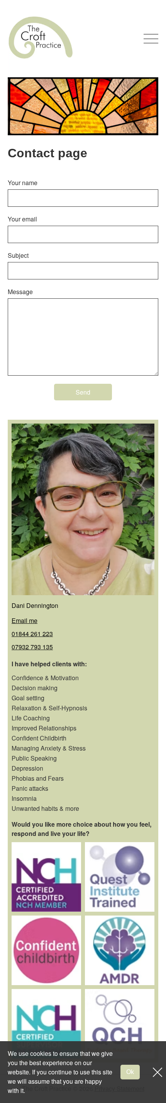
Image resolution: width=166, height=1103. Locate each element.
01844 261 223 (32, 633)
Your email (22, 218)
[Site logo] (40, 38)
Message (20, 291)
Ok (130, 1072)
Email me (24, 620)
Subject (18, 255)
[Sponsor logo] (46, 877)
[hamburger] (151, 38)
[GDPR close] (154, 1072)
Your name (22, 182)
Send (83, 392)
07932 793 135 (32, 646)
